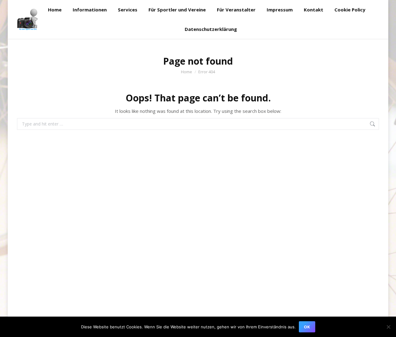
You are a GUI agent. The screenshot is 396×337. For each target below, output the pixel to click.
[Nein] (388, 327)
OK (307, 327)
